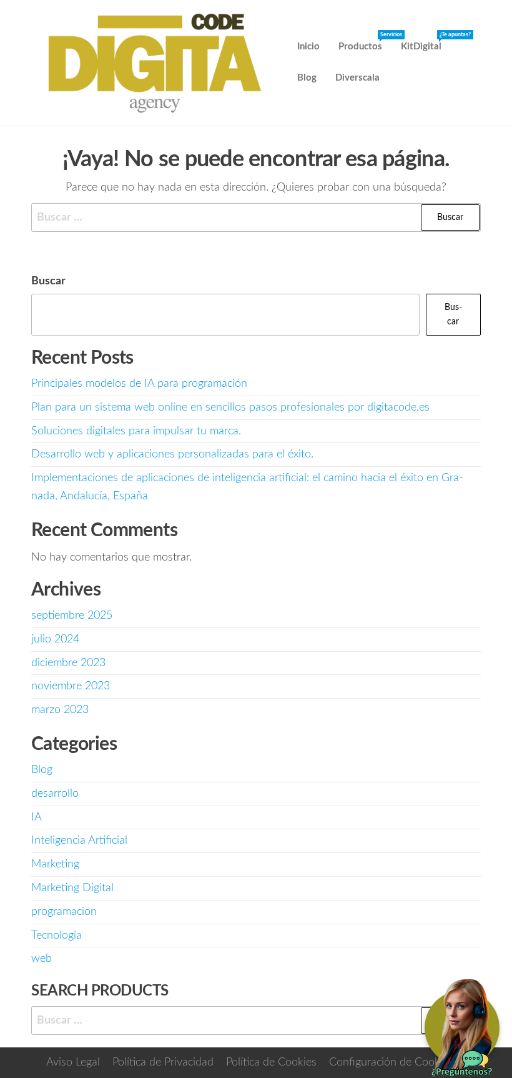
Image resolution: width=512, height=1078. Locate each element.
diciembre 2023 (68, 663)
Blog (307, 77)
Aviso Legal (73, 1062)
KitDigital (426, 42)
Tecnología (56, 935)
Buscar (48, 281)
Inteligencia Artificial (79, 840)
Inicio (308, 46)
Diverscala (357, 77)
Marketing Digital (72, 888)
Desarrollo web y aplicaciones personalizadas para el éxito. (172, 454)
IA (36, 817)
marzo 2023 (60, 710)
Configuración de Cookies (391, 1062)
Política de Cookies (271, 1062)
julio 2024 (55, 639)
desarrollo (55, 793)
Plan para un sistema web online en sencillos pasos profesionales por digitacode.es (230, 407)
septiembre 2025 (71, 615)
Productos (364, 42)
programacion (64, 911)
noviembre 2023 (70, 686)
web (41, 958)
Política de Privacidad (163, 1062)
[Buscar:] (256, 217)
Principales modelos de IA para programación (139, 383)
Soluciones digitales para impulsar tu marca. (136, 431)
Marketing (55, 864)
